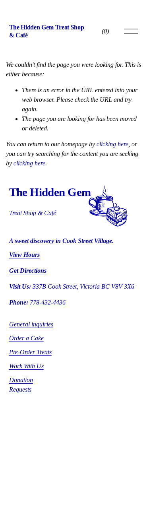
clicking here (112, 144)
